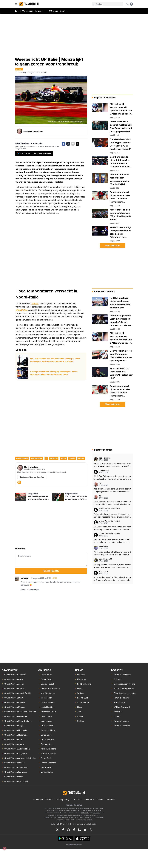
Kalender (39, 11)
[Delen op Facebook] (63, 144)
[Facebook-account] (63, 829)
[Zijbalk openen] (16, 4)
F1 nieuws (53, 458)
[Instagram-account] (68, 829)
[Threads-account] (90, 829)
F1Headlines (76, 799)
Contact (100, 799)
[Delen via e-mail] (73, 144)
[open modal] (131, 4)
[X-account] (57, 829)
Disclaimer (110, 799)
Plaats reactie (51, 571)
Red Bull (81, 458)
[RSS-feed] (79, 829)
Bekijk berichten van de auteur (32, 477)
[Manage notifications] (4, 848)
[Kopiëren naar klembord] (77, 144)
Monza (35, 303)
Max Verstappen (22, 458)
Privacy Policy (63, 799)
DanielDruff (104, 471)
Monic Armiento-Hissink (109, 508)
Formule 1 (18, 69)
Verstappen (27, 11)
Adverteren (89, 799)
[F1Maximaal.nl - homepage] (29, 4)
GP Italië (72, 458)
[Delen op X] (68, 144)
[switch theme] (127, 4)
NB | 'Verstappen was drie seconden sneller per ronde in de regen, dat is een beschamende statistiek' (55, 360)
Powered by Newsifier (74, 844)
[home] (16, 11)
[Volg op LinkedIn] (19, 482)
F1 (19, 11)
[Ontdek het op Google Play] (65, 838)
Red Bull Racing (36, 458)
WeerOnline (21, 310)
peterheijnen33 (105, 559)
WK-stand (53, 11)
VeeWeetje (103, 546)
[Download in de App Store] (82, 838)
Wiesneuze (103, 572)
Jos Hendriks (104, 458)
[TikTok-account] (74, 829)
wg (100, 483)
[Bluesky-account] (85, 829)
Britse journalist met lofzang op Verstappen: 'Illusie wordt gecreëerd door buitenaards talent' (53, 373)
